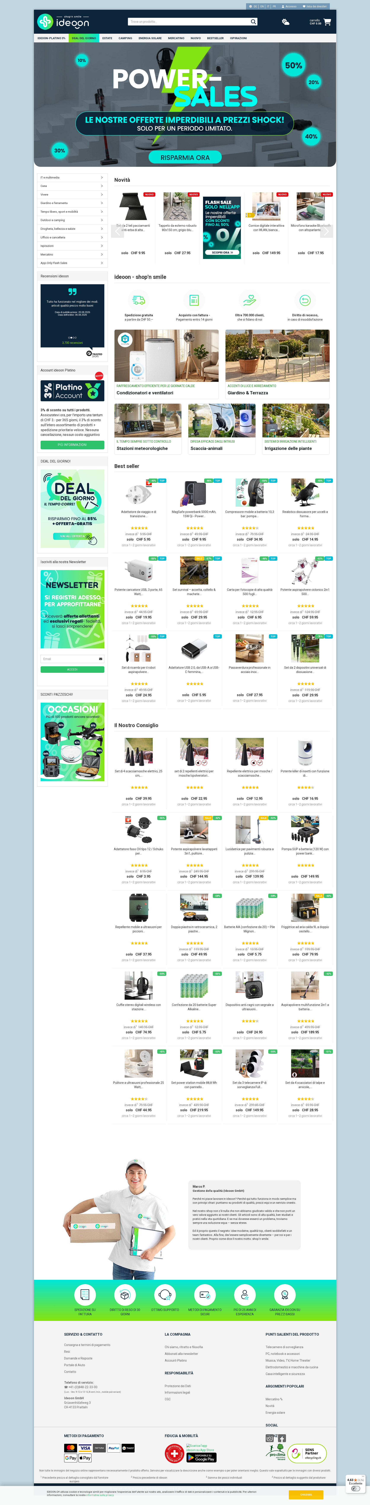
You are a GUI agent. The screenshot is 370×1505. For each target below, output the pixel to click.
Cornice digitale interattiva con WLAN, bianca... (266, 228)
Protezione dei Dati (178, 1386)
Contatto (70, 1371)
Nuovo (196, 38)
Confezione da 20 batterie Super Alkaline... (194, 1007)
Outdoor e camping (53, 220)
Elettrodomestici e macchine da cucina (292, 1367)
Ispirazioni (238, 38)
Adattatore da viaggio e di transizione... (138, 514)
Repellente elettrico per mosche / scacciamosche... (249, 773)
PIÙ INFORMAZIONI (72, 445)
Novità (270, 1406)
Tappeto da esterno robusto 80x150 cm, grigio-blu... (178, 228)
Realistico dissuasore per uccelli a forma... (305, 514)
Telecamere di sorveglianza (284, 1347)
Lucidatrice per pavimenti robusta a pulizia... (250, 851)
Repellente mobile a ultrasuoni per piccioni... (138, 929)
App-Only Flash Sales (54, 263)
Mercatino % (274, 1399)
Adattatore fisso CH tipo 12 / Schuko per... (138, 851)
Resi (67, 1351)
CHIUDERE (306, 1494)
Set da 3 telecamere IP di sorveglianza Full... (250, 1085)
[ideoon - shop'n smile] (79, 21)
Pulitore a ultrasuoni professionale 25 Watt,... (138, 1085)
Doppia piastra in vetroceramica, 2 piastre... (194, 929)
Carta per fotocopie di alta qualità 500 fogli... (249, 592)
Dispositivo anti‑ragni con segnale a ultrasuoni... (250, 1007)
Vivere (44, 194)
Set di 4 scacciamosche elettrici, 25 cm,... (138, 773)
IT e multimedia (50, 177)
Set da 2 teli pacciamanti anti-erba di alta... (133, 228)
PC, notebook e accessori (283, 1354)
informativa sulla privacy (99, 1495)
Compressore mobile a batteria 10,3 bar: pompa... (249, 514)
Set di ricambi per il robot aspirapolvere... (139, 670)
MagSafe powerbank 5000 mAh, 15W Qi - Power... (194, 514)
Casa (44, 186)
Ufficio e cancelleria (53, 237)
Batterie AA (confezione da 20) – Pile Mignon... (249, 929)
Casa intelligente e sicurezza (285, 1374)
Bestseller (215, 38)
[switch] (355, 1488)
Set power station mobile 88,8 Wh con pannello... (194, 1085)
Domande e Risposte (78, 1358)
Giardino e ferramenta (54, 203)
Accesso (290, 6)
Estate (107, 38)
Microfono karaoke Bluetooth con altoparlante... (311, 228)
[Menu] (363, 1477)
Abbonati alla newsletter (181, 1354)
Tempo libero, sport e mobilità (59, 211)
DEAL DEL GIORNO (84, 38)
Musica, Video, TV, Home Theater (288, 1360)
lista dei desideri (316, 6)
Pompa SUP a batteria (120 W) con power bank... (305, 851)
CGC (168, 1399)
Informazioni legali (177, 1392)
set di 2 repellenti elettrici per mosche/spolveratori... (194, 773)
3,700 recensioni (72, 342)
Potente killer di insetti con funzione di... (305, 773)
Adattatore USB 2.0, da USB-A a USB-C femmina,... (194, 670)
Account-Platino (176, 1360)
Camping (125, 38)
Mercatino (176, 38)
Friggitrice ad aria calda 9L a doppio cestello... (305, 929)
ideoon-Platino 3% (51, 38)
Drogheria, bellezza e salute (58, 228)
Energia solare (150, 38)
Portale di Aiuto (74, 1365)
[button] (117, 231)
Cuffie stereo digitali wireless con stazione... (138, 1007)
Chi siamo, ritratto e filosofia (184, 1347)
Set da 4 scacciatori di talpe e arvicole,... (305, 1085)
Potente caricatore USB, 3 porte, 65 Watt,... (138, 592)
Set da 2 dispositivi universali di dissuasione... (305, 670)
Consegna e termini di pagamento (87, 1345)
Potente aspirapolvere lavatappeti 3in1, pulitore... (194, 851)
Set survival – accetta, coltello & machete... (194, 592)
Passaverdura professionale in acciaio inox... (249, 670)
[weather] (286, 22)
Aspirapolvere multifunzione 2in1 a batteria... (305, 1007)
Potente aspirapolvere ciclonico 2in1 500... (305, 592)
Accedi (72, 669)
